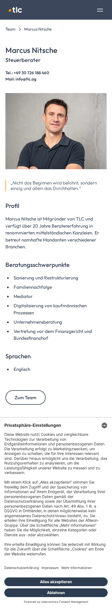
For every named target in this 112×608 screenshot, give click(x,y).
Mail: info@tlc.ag (20, 79)
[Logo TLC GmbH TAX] (15, 10)
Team (10, 29)
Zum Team (25, 397)
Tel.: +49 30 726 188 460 (27, 72)
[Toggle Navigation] (100, 10)
